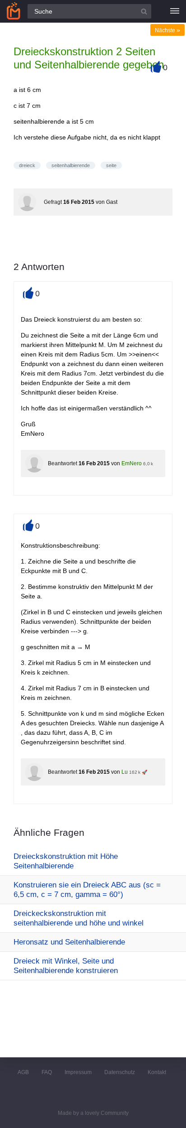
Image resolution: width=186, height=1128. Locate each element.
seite (111, 165)
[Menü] (175, 11)
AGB (23, 1072)
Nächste (167, 30)
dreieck (27, 165)
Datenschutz (119, 1072)
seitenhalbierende (70, 165)
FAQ (47, 1072)
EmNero (131, 463)
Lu (124, 772)
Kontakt (157, 1072)
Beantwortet (62, 463)
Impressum (78, 1072)
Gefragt (53, 202)
